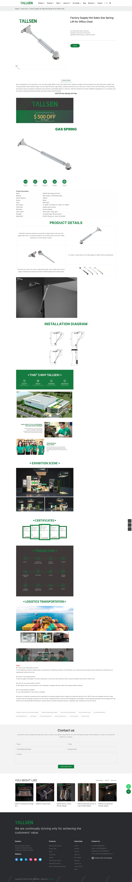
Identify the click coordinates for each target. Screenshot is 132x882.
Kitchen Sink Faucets (55, 860)
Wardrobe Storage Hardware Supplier (49, 712)
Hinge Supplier (33, 716)
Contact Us (77, 863)
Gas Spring (52, 854)
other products (99, 780)
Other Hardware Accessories (57, 866)
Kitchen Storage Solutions (22, 845)
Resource (77, 860)
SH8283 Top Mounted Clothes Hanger (105, 805)
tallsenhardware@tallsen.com (104, 853)
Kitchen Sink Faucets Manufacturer (68, 712)
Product (76, 851)
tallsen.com (44, 879)
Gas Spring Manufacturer (21, 716)
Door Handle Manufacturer (99, 712)
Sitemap (52, 879)
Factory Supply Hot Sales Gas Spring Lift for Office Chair (47, 8)
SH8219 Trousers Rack (43, 804)
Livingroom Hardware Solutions (24, 850)
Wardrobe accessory (55, 863)
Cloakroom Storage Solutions (23, 848)
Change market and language (103, 858)
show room (24, 8)
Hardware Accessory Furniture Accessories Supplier (27, 712)
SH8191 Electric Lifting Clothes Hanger (64, 805)
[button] (104, 3)
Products (107, 780)
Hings (50, 851)
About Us (77, 854)
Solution (76, 848)
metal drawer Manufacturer (60, 716)
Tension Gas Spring (74, 716)
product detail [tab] (66, 80)
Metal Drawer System (55, 845)
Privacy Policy (78, 866)
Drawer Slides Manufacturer (46, 716)
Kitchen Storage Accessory (85, 712)
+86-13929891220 (99, 845)
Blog (75, 869)
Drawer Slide (52, 848)
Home (76, 845)
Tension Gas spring (85, 716)
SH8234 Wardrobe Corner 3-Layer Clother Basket (86, 805)
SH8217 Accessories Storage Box (24, 805)
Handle (51, 857)
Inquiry (75, 45)
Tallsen (17, 8)
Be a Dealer (77, 857)
